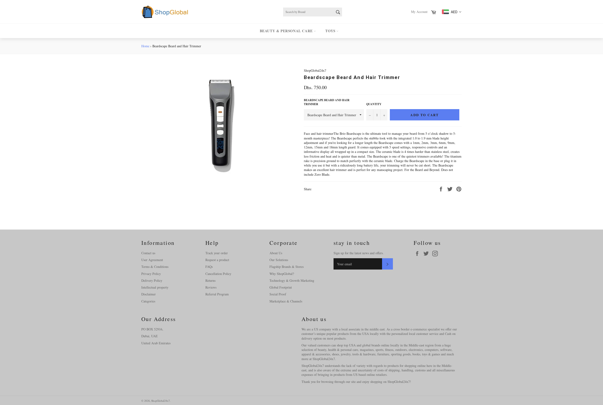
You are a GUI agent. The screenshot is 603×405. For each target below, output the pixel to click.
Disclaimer (148, 294)
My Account (419, 11)
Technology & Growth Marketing (291, 280)
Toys (330, 30)
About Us (275, 253)
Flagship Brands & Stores (286, 266)
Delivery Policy (151, 280)
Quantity (374, 104)
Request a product (217, 260)
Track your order (216, 253)
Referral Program (217, 294)
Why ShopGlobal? (281, 273)
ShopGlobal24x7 (160, 400)
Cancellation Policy (218, 273)
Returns (210, 280)
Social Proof (277, 294)
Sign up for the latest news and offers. (359, 253)
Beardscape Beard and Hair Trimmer (327, 102)
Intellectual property (154, 287)
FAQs (209, 266)
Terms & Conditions (154, 266)
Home (145, 46)
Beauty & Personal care (287, 30)
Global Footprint (280, 287)
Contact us (148, 253)
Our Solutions (278, 260)
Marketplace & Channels (285, 301)
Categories (148, 301)
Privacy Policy (151, 273)
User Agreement (152, 260)
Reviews (210, 287)
